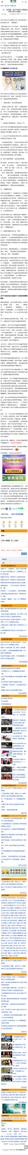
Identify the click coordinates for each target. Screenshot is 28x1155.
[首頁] (13, 2)
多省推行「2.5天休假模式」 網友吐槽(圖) (13, 591)
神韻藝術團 (13, 1136)
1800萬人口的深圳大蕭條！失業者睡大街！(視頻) (20, 1071)
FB (8, 923)
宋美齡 (5, 950)
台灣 (2, 930)
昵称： (3, 535)
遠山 (7, 1095)
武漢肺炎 (13, 898)
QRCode (15, 509)
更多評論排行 (23, 636)
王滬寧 (16, 915)
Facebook (9, 1134)
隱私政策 (4, 1131)
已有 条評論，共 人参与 (9, 540)
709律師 (6, 935)
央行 (21, 923)
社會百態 (16, 1118)
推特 (15, 1134)
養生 (16, 955)
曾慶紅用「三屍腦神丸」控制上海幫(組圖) (14, 568)
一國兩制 (20, 920)
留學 (22, 943)
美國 (2, 915)
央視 (9, 943)
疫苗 (4, 910)
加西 (25, 1141)
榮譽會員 (5, 491)
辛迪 (16, 1100)
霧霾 (14, 933)
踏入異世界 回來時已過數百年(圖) (11, 682)
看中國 (6, 440)
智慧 (15, 953)
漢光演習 (17, 900)
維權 (2, 935)
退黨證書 (17, 1139)
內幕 (9, 918)
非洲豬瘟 (4, 933)
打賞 (18, 14)
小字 (25, 14)
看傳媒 (7, 1139)
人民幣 (13, 925)
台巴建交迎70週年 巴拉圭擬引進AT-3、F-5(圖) (19, 762)
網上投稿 (24, 1131)
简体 (23, 1)
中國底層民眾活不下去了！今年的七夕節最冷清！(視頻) (20, 1063)
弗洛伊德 (13, 910)
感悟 (18, 953)
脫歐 (18, 923)
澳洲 (7, 948)
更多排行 (24, 1031)
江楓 (23, 1097)
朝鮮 (10, 923)
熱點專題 (5, 696)
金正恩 (3, 913)
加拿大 (14, 923)
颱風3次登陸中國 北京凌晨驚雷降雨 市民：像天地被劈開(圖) (19, 746)
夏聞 (10, 1095)
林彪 (14, 950)
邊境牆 (20, 913)
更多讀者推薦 (23, 662)
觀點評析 (13, 6)
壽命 (10, 955)
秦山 (9, 1097)
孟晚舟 (12, 913)
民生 (20, 945)
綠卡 (17, 945)
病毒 (5, 900)
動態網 (22, 1139)
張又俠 (19, 903)
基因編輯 (19, 933)
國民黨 (22, 900)
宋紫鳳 (3, 1092)
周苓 (14, 1095)
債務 (24, 923)
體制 (11, 94)
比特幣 (17, 925)
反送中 (16, 918)
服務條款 (24, 1129)
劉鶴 (12, 915)
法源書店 (20, 1136)
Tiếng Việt (17, 1144)
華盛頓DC (17, 1141)
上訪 (11, 935)
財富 (16, 928)
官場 (10, 920)
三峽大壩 (6, 905)
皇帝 (23, 950)
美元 (5, 925)
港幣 (2, 928)
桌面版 (3, 1129)
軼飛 (4, 1095)
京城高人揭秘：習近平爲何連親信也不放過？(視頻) (20, 1055)
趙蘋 (5, 1097)
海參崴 (24, 928)
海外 (24, 945)
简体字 (6, 1144)
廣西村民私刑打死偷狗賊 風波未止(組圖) (13, 582)
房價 (21, 930)
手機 (21, 953)
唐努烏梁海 (16, 938)
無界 (26, 1139)
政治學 (12, 68)
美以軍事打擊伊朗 (6, 698)
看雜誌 (25, 1136)
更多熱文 (24, 972)
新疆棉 (11, 905)
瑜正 (20, 1097)
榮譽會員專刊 (7, 666)
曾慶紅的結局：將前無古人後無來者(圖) (13, 577)
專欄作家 (5, 1090)
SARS (12, 940)
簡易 (13, 1092)
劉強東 (14, 930)
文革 (13, 955)
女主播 (5, 943)
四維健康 (7, 1100)
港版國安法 (18, 908)
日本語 (23, 1144)
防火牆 (24, 933)
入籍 (14, 945)
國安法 (5, 903)
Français (11, 1144)
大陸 (8, 933)
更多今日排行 (22, 865)
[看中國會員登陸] (14, 478)
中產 (20, 928)
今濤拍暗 (8, 1092)
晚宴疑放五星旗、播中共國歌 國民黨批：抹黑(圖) (20, 754)
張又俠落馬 (4, 701)
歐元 (21, 925)
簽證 (7, 945)
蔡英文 (6, 930)
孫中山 (21, 948)
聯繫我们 (16, 1131)
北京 (10, 930)
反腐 (4, 920)
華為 (24, 910)
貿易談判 (7, 915)
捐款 (10, 1131)
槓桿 (2, 925)
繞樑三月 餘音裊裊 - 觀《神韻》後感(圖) (13, 647)
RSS (20, 1134)
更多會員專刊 (22, 693)
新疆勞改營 (17, 940)
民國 (10, 948)
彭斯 (24, 913)
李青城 (16, 1097)
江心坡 (8, 940)
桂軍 (14, 948)
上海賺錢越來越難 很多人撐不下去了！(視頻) (19, 1039)
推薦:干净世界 (5, 1136)
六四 (23, 908)
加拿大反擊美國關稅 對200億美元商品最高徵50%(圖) (19, 777)
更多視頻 (24, 1087)
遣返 (4, 945)
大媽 (18, 930)
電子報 (9, 1129)
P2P (11, 933)
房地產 (6, 928)
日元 (24, 925)
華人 (12, 943)
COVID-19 (11, 900)
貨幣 (9, 925)
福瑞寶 (12, 1139)
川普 (17, 898)
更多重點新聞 (22, 783)
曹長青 (12, 1100)
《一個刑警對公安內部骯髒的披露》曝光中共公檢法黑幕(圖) (20, 730)
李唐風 (21, 1095)
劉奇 (17, 950)
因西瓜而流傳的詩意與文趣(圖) (10, 668)
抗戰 (17, 948)
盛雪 (2, 1097)
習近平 (18, 29)
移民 (15, 943)
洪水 (18, 905)
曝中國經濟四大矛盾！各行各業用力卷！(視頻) (20, 1047)
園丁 (24, 1095)
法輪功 (15, 935)
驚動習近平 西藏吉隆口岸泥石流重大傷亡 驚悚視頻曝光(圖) (19, 722)
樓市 (10, 928)
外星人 (6, 955)
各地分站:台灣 (6, 1141)
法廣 (24, 920)
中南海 (5, 918)
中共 (21, 910)
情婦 (23, 918)
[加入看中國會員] (14, 473)
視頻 (3, 1034)
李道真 (22, 1092)
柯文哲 (8, 910)
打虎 (7, 920)
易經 (6, 953)
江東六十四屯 (8, 938)
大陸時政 (4, 1118)
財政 (13, 928)
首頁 (2, 6)
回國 (10, 945)
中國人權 (22, 1118)
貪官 (20, 918)
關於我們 (16, 1129)
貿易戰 (10, 903)
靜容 (12, 1097)
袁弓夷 (22, 905)
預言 (25, 953)
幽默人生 (11, 953)
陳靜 (17, 1095)
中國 (10, 284)
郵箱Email (3, 1123)
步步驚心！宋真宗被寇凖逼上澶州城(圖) (13, 856)
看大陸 (7, 6)
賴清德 (22, 898)
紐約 (12, 1141)
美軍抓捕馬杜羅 (6, 704)
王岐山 (8, 913)
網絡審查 (20, 935)
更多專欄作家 (22, 1102)
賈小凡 (17, 1092)
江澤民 (21, 915)
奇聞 (2, 955)
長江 (15, 905)
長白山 (23, 938)
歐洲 (21, 1141)
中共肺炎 (4, 898)
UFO (18, 910)
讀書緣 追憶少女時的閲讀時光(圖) (11, 690)
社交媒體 (4, 923)
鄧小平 (10, 950)
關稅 (16, 913)
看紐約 (2, 1139)
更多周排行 (23, 893)
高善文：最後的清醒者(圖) (9, 810)
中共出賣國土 (10, 908)
